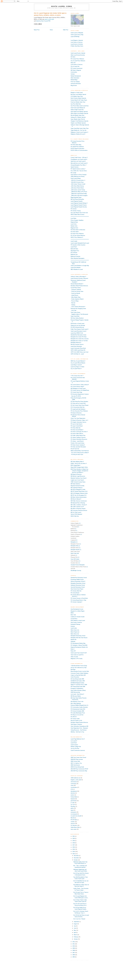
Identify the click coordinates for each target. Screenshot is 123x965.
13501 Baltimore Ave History (78, 176)
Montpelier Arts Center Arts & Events (80, 338)
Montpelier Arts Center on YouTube (79, 340)
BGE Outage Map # (75, 465)
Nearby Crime (74, 226)
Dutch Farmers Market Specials (78, 98)
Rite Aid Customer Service (77, 344)
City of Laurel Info (75, 66)
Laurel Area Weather (75, 267)
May (75, 930)
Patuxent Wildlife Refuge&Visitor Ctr (79, 705)
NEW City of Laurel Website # (78, 361)
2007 (73, 952)
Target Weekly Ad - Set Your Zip (78, 130)
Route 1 (72, 649)
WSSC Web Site (75, 516)
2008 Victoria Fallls (75, 761)
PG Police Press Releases (77, 233)
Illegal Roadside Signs (76, 197)
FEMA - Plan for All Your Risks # (79, 463)
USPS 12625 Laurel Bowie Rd (78, 350)
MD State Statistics (75, 483)
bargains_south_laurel (76, 779)
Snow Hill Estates (75, 559)
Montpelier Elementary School (78, 583)
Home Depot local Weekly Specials (79, 111)
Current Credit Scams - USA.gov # (79, 157)
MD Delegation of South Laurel (78, 388)
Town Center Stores (75, 312)
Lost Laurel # (74, 741)
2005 (73, 957)
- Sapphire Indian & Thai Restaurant (79, 314)
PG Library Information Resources (79, 439)
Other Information (75, 78)
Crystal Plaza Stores (76, 287)
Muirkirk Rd (73, 639)
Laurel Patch (74, 246)
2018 (73, 842)
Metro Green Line (75, 630)
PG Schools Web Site (76, 591)
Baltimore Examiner (75, 256)
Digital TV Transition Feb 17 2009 (79, 684)
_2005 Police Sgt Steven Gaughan (79, 195)
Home (51, 29)
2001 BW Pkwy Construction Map (79, 770)
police (72, 808)
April (75, 932)
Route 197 (73, 651)
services (73, 823)
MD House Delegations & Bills (78, 489)
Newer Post (36, 29)
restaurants (73, 812)
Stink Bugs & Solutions (76, 724)
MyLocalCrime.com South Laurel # (79, 163)
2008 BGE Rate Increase (77, 759)
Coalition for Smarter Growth (77, 616)
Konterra (73, 626)
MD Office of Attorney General (78, 508)
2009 (73, 948)
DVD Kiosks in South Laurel (77, 323)
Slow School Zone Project (77, 589)
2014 (73, 851)
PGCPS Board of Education (77, 148)
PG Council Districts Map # (77, 386)
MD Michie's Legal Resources (78, 476)
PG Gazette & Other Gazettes (78, 245)
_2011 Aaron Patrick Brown (77, 188)
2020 (73, 838)
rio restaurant (74, 814)
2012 (73, 941)
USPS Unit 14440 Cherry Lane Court (79, 352)
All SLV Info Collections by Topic (79, 667)
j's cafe (72, 802)
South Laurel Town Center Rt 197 (79, 652)
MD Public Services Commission (79, 501)
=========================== (80, 216)
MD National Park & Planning (78, 502)
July (75, 926)
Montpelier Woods (75, 549)
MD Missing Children (76, 696)
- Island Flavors (74, 295)
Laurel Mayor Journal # (76, 364)
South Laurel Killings (76, 178)
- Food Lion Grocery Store (77, 291)
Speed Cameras (74, 167)
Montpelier (73, 542)
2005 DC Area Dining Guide (77, 767)
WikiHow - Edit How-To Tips (77, 732)
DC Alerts (73, 57)
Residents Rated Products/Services (79, 285)
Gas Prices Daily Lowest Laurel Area (79, 105)
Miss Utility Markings (76, 703)
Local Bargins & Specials (77, 40)
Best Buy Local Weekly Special (78, 94)
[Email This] (34, 24)
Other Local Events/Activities (78, 55)
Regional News (74, 222)
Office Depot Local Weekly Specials (79, 113)
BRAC (72, 613)
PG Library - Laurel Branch (77, 441)
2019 (73, 840)
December (76, 855)
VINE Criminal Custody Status (78, 482)
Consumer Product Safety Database (79, 673)
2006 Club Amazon (75, 765)
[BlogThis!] (36, 24)
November (76, 857)
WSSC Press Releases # (77, 237)
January (76, 939)
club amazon (74, 781)
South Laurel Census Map (77, 34)
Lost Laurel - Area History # (77, 694)
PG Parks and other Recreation (78, 446)
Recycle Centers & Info (76, 720)
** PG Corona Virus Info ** (77, 375)
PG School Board (75, 592)
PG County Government (76, 68)
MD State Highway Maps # (77, 461)
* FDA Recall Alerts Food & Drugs (79, 665)
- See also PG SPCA (76, 396)
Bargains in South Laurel (77, 92)
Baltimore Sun (74, 254)
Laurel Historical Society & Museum (79, 278)
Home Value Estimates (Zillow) (78, 690)
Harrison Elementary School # (78, 581)
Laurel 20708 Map (75, 36)
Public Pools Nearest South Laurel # (79, 329)
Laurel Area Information (76, 346)
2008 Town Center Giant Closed (78, 757)
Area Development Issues (77, 609)
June (75, 928)
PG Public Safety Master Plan (78, 435)
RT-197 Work (74, 819)
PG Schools (74, 208)
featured (73, 798)
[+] (79, 523)
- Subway (73, 304)
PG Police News (75, 231)
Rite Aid (72, 817)
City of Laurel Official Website (78, 363)
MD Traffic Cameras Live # (77, 506)
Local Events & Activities (77, 44)
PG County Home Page (76, 392)
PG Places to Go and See (77, 714)
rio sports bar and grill (76, 816)
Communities (74, 72)
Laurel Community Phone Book (78, 348)
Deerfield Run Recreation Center (78, 335)
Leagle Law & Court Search (77, 480)
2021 (73, 836)
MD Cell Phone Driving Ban (77, 199)
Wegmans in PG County (76, 658)
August (75, 923)
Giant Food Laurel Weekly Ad (78, 107)
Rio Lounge (73, 172)
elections (73, 793)
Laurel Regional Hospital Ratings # (79, 203)
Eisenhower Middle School (77, 579)
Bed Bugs (73, 669)
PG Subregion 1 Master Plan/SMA (79, 645)
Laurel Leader (74, 241)
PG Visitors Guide (75, 718)
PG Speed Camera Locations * (78, 168)
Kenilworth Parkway (75, 624)
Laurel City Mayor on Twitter (77, 366)
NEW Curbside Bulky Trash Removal (80, 450)
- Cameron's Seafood (76, 289)
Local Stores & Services (77, 42)
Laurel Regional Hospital (76, 201)
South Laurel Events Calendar (78, 53)
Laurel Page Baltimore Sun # (78, 739)
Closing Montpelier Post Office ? (78, 165)
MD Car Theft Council (76, 512)
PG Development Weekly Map (78, 643)
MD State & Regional (76, 70)
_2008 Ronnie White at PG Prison (79, 191)
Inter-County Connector (76, 622)
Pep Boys (73, 806)
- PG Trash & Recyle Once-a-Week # (80, 452)
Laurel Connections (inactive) (78, 750)
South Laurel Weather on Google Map (80, 265)
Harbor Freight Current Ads (77, 109)
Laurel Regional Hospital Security (79, 207)
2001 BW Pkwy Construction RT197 (79, 769)
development (74, 791)
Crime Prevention (75, 677)
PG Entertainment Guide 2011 (78, 709)
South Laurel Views (61, 6)
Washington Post (75, 250)
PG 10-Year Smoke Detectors (78, 235)
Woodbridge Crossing (76, 570)
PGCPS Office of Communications (79, 150)
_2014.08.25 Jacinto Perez (77, 182)
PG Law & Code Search (76, 424)
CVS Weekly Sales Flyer (77, 96)
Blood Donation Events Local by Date (80, 671)
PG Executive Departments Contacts (80, 394)
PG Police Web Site (75, 427)
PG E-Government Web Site (77, 407)
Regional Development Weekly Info (79, 647)
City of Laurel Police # (76, 368)
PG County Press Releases (77, 58)
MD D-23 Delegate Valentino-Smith (79, 493)
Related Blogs (74, 79)
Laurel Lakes (74, 628)
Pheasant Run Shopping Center (78, 308)
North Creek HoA (75, 553)
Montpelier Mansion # (76, 342)
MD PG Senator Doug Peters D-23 (79, 491)
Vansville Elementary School (78, 587)
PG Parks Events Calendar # (78, 445)
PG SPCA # (73, 716)
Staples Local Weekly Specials (78, 123)
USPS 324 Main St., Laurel (77, 354)
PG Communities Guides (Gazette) (79, 707)
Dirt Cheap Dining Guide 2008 (78, 686)
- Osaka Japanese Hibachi (77, 299)
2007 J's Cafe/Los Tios (76, 763)
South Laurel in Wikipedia (77, 32)
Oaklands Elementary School (78, 585)
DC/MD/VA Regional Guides (77, 682)
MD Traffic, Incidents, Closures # (79, 504)
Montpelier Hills (74, 545)
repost (72, 810)
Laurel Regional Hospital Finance (79, 205)
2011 (73, 944)
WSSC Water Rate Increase (77, 214)
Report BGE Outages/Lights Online (79, 467)
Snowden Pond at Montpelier (78, 564)
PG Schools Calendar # (76, 602)
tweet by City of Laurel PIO (43, 21)
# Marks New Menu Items (77, 46)
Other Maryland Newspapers (77, 258)
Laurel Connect (74, 744)
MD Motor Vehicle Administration (79, 497)
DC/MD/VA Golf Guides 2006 (78, 680)
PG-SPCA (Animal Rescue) (77, 327)
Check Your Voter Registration (78, 418)
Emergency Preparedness (77, 688)
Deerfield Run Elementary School (79, 577)
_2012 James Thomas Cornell (78, 184)
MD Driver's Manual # (76, 499)
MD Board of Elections (76, 474)
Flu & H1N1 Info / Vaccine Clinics (79, 170)
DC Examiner (74, 252)
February (76, 936)
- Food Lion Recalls (75, 293)
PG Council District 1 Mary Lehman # (80, 384)
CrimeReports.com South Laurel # (79, 159)
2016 (73, 847)
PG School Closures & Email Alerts (79, 598)
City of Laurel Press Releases (78, 60)
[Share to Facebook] (39, 24)
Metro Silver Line (75, 633)
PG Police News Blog (76, 144)
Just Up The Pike (75, 748)
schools (72, 821)
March (75, 934)
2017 (73, 845)
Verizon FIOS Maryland (76, 514)
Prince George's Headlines (77, 220)
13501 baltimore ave (75, 777)
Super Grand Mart (75, 316)
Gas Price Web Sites (76, 104)
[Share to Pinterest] (41, 24)
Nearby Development (76, 76)
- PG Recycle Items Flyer (77, 454)
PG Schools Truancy (76, 210)
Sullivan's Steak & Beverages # (78, 276)
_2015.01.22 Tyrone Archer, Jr (78, 180)
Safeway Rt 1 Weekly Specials (78, 117)
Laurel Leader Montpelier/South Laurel (80, 243)
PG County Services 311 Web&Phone (80, 390)
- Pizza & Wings (75, 301)
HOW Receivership (75, 692)
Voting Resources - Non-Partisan (79, 730)
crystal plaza (74, 787)
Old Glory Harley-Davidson (77, 318)
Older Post (65, 29)
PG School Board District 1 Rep (78, 600)
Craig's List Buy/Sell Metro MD (78, 675)
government (73, 800)
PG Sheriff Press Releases (77, 146)
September (76, 921)
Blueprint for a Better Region (77, 611)
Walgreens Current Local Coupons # (79, 132)
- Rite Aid (73, 302)
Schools (73, 74)
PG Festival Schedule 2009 (77, 711)
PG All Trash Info (75, 448)
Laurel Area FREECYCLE (77, 333)
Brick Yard (73, 614)
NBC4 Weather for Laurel (77, 269)
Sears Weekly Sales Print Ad (78, 119)
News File (73, 62)
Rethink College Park (76, 746)
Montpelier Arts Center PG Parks (79, 336)
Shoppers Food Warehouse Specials (79, 121)
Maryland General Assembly (77, 485)
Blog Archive (74, 85)
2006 (73, 954)
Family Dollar (74, 797)
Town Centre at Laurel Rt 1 (77, 654)
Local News (73, 218)
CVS (72, 789)
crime (72, 785)
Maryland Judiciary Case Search (78, 478)
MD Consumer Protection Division (79, 510)
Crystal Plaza (74, 618)
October (76, 860)
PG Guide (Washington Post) (78, 713)
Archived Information (76, 83)
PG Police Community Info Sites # (79, 431)
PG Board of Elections (76, 413)
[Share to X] (38, 24)
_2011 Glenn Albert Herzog (77, 186)
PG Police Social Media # (77, 429)
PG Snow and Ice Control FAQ (78, 403)
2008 (73, 950)
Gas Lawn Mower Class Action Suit (79, 212)
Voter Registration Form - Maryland (79, 728)
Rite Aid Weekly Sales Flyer (77, 115)
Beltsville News (74, 248)
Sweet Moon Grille (75, 827)
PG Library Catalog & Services (78, 437)
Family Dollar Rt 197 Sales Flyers (79, 100)
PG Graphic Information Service (78, 422)
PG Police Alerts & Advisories (78, 229)
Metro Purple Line (75, 632)
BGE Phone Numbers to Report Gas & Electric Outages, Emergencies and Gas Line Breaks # (79, 471)
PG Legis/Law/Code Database (78, 409)
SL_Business (74, 825)
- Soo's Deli (73, 310)
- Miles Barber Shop (75, 297)
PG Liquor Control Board (77, 426)
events (72, 795)
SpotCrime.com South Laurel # (78, 161)
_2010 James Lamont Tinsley (78, 189)
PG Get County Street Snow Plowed (79, 405)
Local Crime (73, 224)
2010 (73, 946)
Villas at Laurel (74, 656)
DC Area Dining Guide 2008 (77, 679)
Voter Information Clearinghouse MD (79, 726)
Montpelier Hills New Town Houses (79, 637)
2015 (73, 849)
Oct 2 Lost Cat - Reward (79, 919)
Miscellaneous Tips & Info (77, 701)
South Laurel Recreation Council (78, 331)
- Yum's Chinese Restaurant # (78, 306)
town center (73, 829)
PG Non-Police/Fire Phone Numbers (79, 401)
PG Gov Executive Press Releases (79, 411)
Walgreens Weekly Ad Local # (78, 134)
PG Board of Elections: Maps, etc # (79, 420)
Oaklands (73, 641)
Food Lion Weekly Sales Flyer (78, 102)
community (73, 783)
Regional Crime (74, 227)
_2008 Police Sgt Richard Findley (79, 193)
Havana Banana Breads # (77, 283)
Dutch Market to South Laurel (78, 620)
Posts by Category (75, 81)
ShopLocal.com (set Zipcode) (78, 325)
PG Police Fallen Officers (77, 433)
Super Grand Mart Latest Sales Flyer (80, 128)
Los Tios (73, 804)
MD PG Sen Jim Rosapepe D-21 (78, 495)
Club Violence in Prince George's (79, 174)
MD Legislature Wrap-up (76, 487)
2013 (73, 853)
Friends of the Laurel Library (77, 443)
